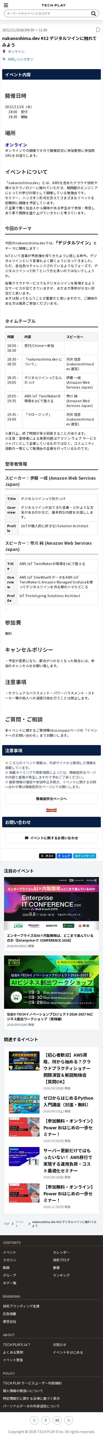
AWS (11, 59)
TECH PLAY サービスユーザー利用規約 (32, 1383)
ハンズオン (25, 59)
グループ (9, 1275)
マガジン (9, 1259)
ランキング (61, 1275)
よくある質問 (13, 1352)
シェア (66, 856)
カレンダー (61, 1252)
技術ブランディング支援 (21, 1306)
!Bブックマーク (84, 856)
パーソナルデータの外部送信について (31, 1406)
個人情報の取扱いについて (23, 1390)
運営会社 (9, 1321)
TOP (7, 1224)
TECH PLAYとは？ (17, 1344)
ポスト (50, 856)
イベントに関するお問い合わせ (54, 837)
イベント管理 (13, 1359)
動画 (6, 1267)
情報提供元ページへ (51, 798)
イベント (19, 1224)
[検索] (93, 13)
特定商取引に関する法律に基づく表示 (31, 1398)
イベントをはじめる (68, 1352)
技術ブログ (61, 1259)
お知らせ (59, 1344)
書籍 (56, 1267)
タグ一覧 (9, 1282)
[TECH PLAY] (54, 5)
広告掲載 (9, 1313)
